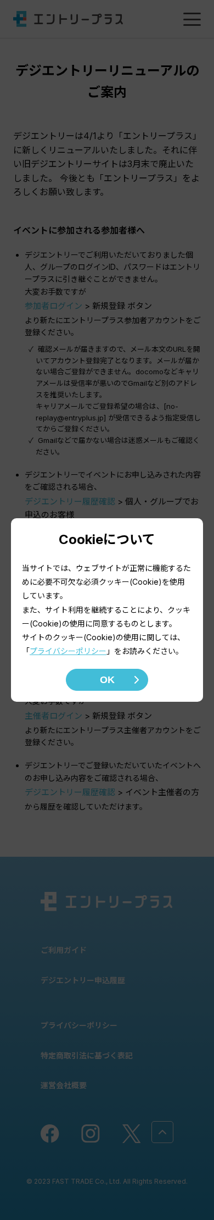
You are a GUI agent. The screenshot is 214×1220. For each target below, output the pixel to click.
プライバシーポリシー (68, 651)
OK (107, 679)
